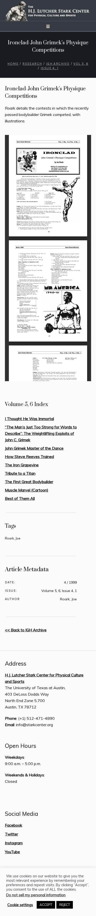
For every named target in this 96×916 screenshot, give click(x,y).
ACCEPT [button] (46, 905)
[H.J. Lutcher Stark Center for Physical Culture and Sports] (48, 10)
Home (12, 64)
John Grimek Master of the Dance (34, 448)
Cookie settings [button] (20, 905)
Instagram (14, 842)
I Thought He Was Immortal (29, 418)
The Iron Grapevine (22, 464)
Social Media (21, 814)
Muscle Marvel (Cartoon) (26, 490)
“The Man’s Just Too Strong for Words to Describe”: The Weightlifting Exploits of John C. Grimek (41, 433)
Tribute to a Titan (20, 473)
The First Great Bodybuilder (29, 481)
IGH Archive (57, 64)
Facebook (13, 825)
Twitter (11, 834)
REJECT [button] (64, 905)
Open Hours (20, 746)
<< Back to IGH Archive (26, 629)
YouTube (12, 851)
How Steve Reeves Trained (29, 456)
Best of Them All (20, 498)
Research (32, 64)
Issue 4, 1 (49, 68)
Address (15, 663)
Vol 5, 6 (80, 64)
